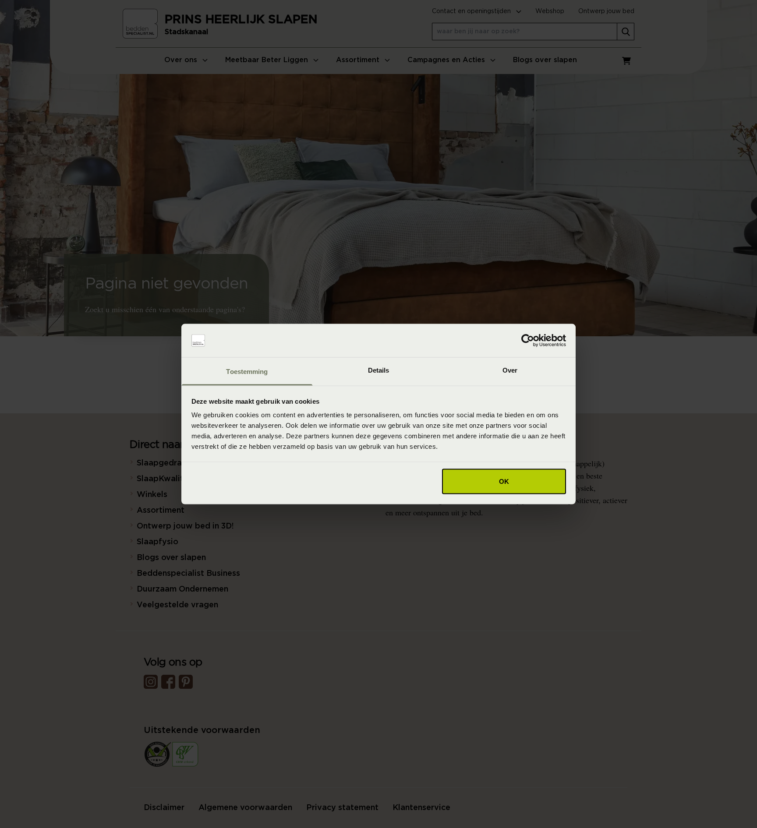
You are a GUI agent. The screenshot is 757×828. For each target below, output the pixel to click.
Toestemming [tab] (247, 371)
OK (504, 481)
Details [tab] (378, 370)
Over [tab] (509, 370)
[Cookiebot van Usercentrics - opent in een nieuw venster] (527, 340)
